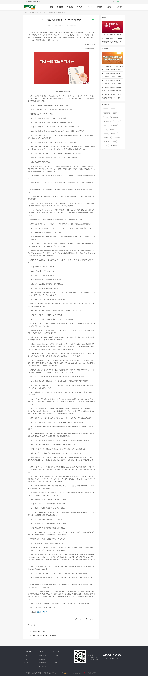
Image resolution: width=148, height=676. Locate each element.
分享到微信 (91, 619)
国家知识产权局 (42, 612)
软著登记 (60, 7)
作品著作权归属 (107, 137)
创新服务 (99, 7)
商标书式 (106, 133)
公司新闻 (26, 659)
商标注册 (80, 7)
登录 (118, 2)
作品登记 (70, 7)
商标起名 (115, 113)
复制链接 (79, 619)
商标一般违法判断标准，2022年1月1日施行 (55, 12)
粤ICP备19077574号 (57, 673)
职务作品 (114, 141)
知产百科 (119, 7)
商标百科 (38, 12)
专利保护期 (106, 141)
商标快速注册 (42, 662)
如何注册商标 (113, 129)
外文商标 (106, 110)
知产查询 (109, 7)
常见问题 (55, 659)
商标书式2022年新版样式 (39, 631)
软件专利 (106, 145)
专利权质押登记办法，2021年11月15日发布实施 (46, 635)
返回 (93, 20)
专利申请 (89, 7)
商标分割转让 (117, 121)
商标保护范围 (114, 133)
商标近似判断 (107, 113)
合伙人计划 (104, 2)
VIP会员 (112, 2)
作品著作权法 (114, 145)
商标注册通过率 (114, 117)
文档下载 (55, 662)
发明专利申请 (42, 666)
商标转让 (106, 125)
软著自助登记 (42, 655)
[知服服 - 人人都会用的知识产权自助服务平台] (29, 7)
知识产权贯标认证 (118, 137)
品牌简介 (26, 655)
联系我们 (26, 662)
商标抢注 (106, 117)
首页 (51, 7)
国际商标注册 (114, 125)
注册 (123, 2)
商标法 (33, 625)
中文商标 (113, 110)
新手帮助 (55, 655)
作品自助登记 (42, 659)
